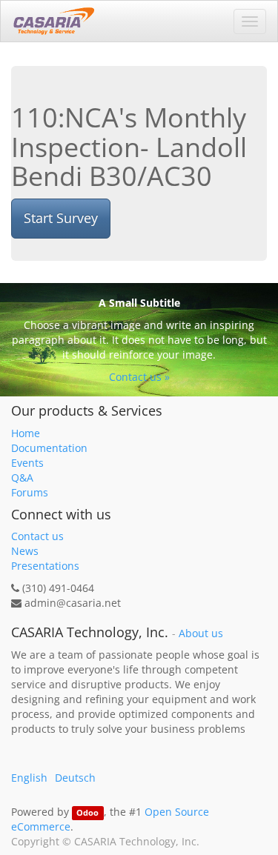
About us (201, 633)
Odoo (87, 813)
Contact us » (139, 377)
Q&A (22, 477)
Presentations (45, 566)
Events (27, 463)
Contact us (37, 536)
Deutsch (75, 778)
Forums (29, 492)
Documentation (49, 448)
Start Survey (61, 218)
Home (25, 433)
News (25, 551)
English (29, 778)
